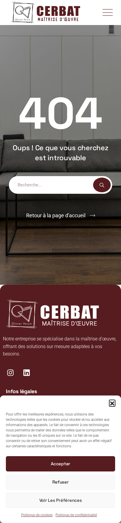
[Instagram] (10, 372)
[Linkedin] (26, 372)
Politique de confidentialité (76, 515)
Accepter (60, 463)
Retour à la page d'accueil (55, 215)
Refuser (60, 482)
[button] (112, 403)
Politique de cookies (37, 515)
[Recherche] (102, 185)
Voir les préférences (60, 500)
